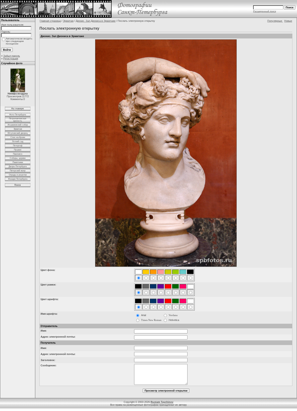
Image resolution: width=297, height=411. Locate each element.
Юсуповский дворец (18, 133)
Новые (288, 20)
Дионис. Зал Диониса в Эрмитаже (96, 20)
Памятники (18, 162)
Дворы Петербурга (18, 166)
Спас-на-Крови (17, 137)
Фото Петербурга (17, 114)
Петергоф (17, 145)
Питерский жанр (18, 170)
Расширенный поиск (264, 11)
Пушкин (17, 150)
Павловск (17, 154)
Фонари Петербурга (17, 179)
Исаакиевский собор (18, 125)
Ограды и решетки (18, 175)
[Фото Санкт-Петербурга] (85, 16)
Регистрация (10, 58)
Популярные (275, 20)
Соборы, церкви (18, 158)
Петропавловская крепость (17, 119)
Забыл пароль (11, 55)
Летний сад (17, 141)
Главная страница (50, 20)
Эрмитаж (17, 129)
